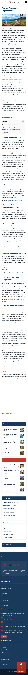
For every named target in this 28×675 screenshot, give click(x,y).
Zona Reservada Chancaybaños (10, 127)
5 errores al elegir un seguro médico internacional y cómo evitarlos (11, 441)
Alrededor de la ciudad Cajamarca (10, 502)
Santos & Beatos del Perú (6, 662)
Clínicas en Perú (4, 590)
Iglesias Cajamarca (7, 522)
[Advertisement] (14, 396)
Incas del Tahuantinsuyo (6, 654)
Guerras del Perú (4, 649)
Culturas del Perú (4, 657)
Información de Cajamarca (9, 525)
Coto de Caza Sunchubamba (9, 130)
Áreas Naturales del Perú (6, 588)
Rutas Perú (3, 595)
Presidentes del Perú (5, 659)
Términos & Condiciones (6, 577)
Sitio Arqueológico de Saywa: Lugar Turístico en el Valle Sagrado (11, 453)
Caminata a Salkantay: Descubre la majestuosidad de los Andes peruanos (11, 472)
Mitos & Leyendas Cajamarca (9, 534)
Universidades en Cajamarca (9, 515)
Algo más (6, 132)
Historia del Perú (4, 647)
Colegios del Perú (5, 600)
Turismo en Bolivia (5, 605)
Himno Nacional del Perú (6, 644)
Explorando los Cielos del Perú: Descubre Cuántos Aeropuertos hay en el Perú (11, 466)
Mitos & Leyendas (4, 664)
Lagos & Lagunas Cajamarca (9, 528)
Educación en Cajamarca (8, 508)
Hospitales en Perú (5, 593)
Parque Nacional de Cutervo (9, 123)
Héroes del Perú (4, 652)
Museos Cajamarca (7, 531)
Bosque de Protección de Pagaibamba (11, 129)
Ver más (4, 636)
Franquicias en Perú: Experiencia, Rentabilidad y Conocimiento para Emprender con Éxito (10, 436)
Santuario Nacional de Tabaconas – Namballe (11, 125)
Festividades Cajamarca (8, 519)
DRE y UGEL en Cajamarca (8, 512)
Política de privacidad (16, 577)
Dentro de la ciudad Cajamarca (9, 505)
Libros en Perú (4, 603)
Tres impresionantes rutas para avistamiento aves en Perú (10, 483)
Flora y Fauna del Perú (5, 586)
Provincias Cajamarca (7, 537)
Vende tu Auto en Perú (5, 598)
